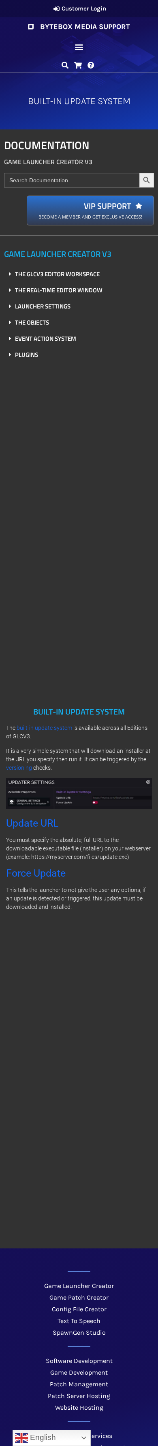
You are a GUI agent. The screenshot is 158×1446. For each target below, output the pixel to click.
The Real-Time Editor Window (58, 290)
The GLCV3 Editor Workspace (57, 274)
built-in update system (44, 728)
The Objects (32, 322)
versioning (19, 768)
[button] (79, 47)
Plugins (26, 354)
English (42, 1437)
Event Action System (45, 338)
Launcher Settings (42, 306)
